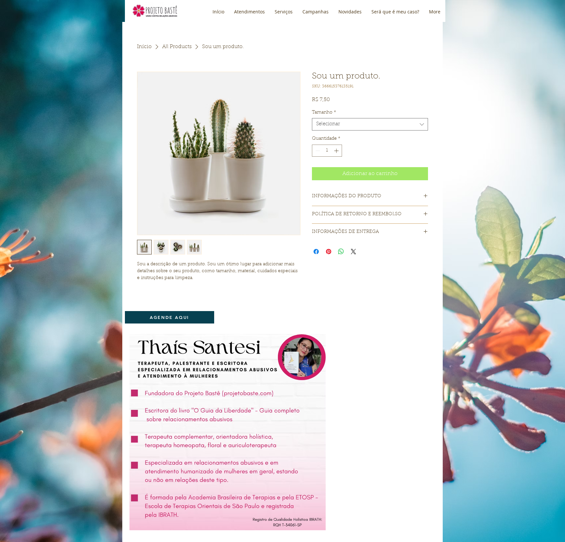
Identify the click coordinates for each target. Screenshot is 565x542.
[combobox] (370, 124)
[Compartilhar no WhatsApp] (341, 251)
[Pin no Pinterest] (329, 251)
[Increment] (337, 150)
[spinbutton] (327, 150)
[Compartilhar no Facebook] (316, 251)
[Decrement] (317, 150)
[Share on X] (353, 251)
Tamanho (324, 112)
